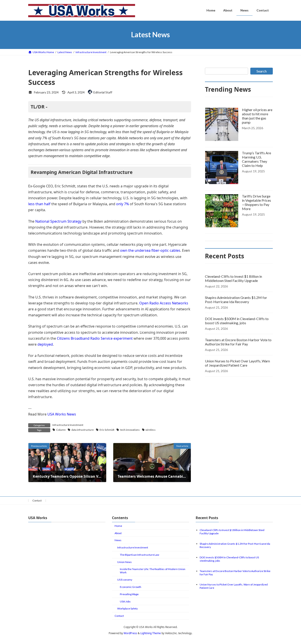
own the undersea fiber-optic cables (150, 250)
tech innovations (130, 429)
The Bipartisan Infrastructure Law (139, 554)
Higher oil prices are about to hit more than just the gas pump (257, 116)
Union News (124, 562)
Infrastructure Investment (67, 425)
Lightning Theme (150, 633)
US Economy (124, 579)
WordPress (130, 633)
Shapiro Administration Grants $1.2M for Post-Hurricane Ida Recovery (236, 299)
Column (61, 429)
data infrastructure (82, 429)
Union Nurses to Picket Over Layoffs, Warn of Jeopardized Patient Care (237, 363)
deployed (45, 344)
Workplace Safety (127, 608)
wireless (150, 429)
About (118, 533)
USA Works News (61, 414)
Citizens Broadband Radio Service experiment (95, 338)
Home (118, 525)
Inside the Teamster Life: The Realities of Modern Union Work (152, 571)
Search (261, 71)
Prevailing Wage (129, 594)
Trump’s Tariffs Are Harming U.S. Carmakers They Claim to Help (256, 159)
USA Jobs (125, 601)
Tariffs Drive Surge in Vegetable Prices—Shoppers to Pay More (256, 202)
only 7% (122, 203)
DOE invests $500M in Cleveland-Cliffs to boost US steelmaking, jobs (237, 321)
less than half (39, 203)
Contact (37, 500)
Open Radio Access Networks (163, 303)
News (118, 540)
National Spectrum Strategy (58, 221)
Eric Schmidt (107, 429)
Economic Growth (130, 587)
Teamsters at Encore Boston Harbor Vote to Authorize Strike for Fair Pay (238, 342)
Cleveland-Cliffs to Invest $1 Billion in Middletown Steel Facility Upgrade (233, 278)
